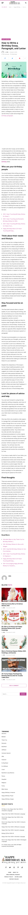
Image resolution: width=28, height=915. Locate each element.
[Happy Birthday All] (15, 2)
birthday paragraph (7, 115)
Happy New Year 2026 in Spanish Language (13, 830)
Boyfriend (4, 746)
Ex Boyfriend (5, 763)
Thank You (4, 740)
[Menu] (3, 3)
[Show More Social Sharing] (24, 58)
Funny (3, 785)
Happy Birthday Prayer (7, 795)
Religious (4, 782)
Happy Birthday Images (8, 799)
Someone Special (6, 753)
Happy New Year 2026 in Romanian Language (13, 814)
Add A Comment (14, 685)
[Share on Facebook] (5, 58)
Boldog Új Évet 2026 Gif (8, 833)
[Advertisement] (14, 24)
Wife (3, 756)
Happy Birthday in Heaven (8, 792)
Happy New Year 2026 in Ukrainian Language (13, 836)
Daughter (4, 779)
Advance (4, 733)
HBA (7, 52)
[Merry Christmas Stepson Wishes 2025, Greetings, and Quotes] (14, 642)
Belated (4, 736)
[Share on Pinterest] (19, 58)
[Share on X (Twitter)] (12, 58)
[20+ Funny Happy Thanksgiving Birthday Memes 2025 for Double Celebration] (14, 665)
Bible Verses (5, 789)
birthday (4, 161)
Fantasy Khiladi (14, 879)
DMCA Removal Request (13, 874)
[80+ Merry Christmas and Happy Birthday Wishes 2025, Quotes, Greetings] (14, 617)
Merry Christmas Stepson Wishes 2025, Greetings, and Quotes (14, 652)
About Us (15, 872)
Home (9, 872)
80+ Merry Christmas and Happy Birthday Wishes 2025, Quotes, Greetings (12, 628)
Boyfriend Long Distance (8, 772)
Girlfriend (4, 749)
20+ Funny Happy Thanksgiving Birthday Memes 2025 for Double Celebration (12, 675)
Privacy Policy (8, 876)
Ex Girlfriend (5, 766)
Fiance (3, 776)
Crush (3, 769)
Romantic (4, 743)
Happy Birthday (6, 39)
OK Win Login (18, 876)
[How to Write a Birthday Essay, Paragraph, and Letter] (14, 70)
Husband (4, 759)
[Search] (25, 3)
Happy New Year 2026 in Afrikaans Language (13, 826)
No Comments (6, 54)
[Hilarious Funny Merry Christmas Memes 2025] (14, 595)
